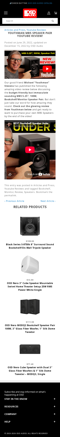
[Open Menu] (6, 13)
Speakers (29, 192)
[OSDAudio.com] (30, 13)
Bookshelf (44, 188)
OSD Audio (37, 45)
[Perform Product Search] (53, 21)
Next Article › (48, 201)
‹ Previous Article (14, 201)
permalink (10, 195)
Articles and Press (14, 29)
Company (10, 414)
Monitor (9, 192)
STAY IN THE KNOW (15, 399)
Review (19, 192)
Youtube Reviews (36, 29)
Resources (11, 406)
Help (7, 421)
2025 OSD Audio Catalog (40, 3)
